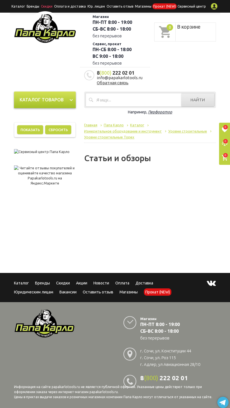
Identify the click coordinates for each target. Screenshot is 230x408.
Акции (81, 283)
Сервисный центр (192, 6)
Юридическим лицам (33, 292)
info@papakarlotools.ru (119, 77)
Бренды (33, 6)
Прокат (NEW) (164, 6)
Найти (197, 99)
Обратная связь (112, 82)
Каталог (18, 6)
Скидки (63, 283)
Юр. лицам (96, 6)
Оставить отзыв (120, 6)
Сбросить (58, 130)
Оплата (122, 283)
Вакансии (68, 292)
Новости (101, 283)
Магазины (128, 292)
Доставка (144, 283)
